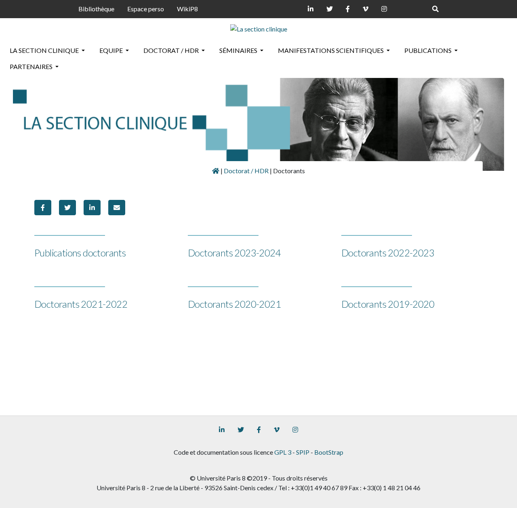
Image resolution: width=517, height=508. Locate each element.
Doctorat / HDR (171, 50)
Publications (428, 50)
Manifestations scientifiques (331, 50)
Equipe (111, 50)
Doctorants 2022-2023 (387, 252)
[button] (42, 207)
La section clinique (45, 50)
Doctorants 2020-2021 (234, 304)
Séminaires (238, 50)
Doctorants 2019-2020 (387, 304)
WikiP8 (187, 9)
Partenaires (32, 66)
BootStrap (328, 452)
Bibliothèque (96, 9)
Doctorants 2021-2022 (80, 304)
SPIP (302, 452)
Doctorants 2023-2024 (234, 252)
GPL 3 (282, 452)
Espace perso (145, 9)
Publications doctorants (80, 252)
